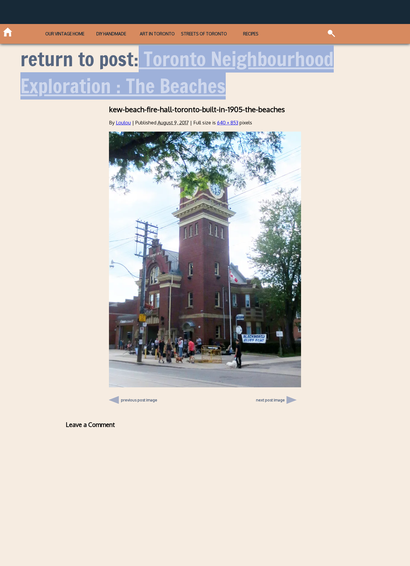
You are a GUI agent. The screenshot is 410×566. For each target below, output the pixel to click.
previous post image (139, 398)
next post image (270, 400)
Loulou (123, 123)
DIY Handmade (111, 33)
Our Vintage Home (64, 33)
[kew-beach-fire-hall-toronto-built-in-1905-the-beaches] (205, 386)
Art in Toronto (157, 33)
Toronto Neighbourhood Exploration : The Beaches (177, 72)
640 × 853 (227, 123)
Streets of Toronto (204, 33)
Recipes (250, 33)
